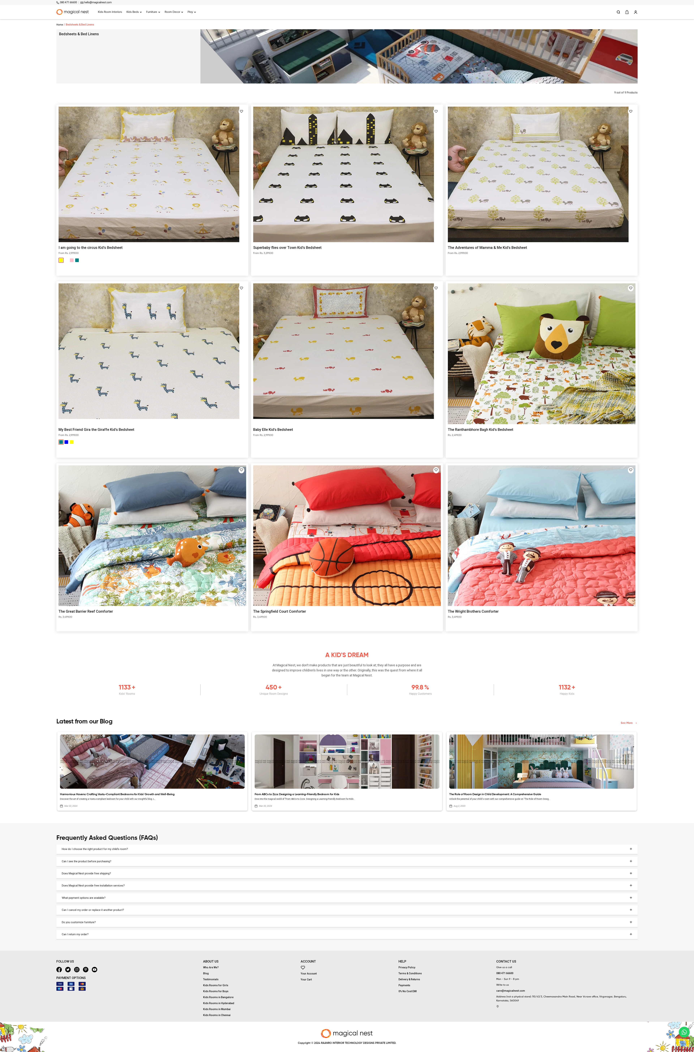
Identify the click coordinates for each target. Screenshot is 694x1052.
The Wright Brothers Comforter (473, 611)
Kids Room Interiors (110, 12)
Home (59, 24)
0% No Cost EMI (408, 991)
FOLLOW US (65, 961)
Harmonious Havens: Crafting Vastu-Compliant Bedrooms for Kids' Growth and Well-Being (117, 794)
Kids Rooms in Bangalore (218, 997)
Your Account (309, 973)
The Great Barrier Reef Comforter (86, 611)
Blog (206, 973)
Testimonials (211, 979)
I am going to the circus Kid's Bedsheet (91, 247)
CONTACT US (506, 961)
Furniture (151, 12)
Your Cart (306, 979)
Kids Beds (133, 12)
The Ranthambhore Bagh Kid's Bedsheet (480, 429)
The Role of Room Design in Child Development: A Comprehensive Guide (495, 794)
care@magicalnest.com (510, 990)
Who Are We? (211, 967)
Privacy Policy (407, 967)
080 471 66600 (68, 2)
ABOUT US (211, 961)
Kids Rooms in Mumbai (217, 1009)
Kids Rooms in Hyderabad (218, 1003)
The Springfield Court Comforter (279, 611)
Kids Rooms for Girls (215, 985)
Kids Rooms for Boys (215, 991)
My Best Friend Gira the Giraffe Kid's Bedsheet (96, 429)
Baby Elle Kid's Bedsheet (273, 429)
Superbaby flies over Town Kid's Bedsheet (287, 247)
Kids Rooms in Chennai (217, 1015)
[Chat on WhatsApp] (684, 1032)
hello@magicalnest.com (98, 2)
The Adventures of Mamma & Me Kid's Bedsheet (487, 247)
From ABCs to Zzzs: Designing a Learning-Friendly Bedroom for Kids (297, 794)
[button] (241, 111)
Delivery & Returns (409, 979)
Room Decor (172, 12)
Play (190, 12)
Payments (404, 985)
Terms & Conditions (410, 973)
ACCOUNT (308, 961)
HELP (402, 961)
